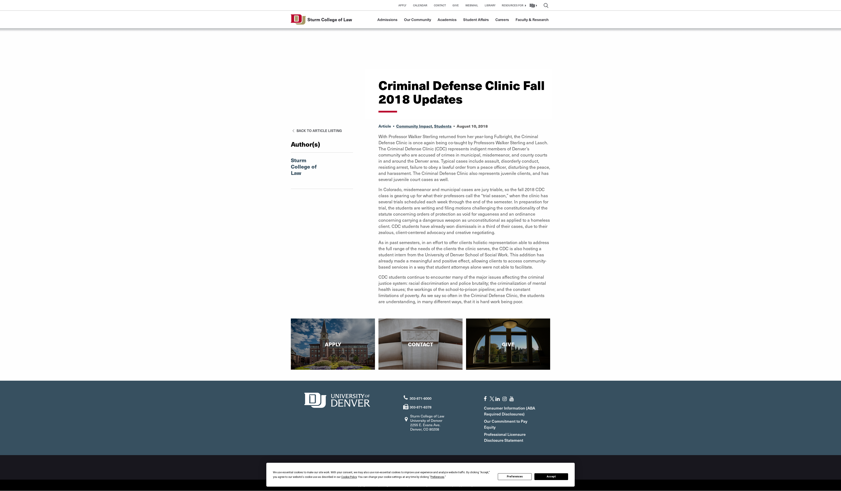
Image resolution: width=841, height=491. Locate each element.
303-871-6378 (420, 407)
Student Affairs (476, 19)
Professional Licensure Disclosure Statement (505, 437)
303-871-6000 (420, 398)
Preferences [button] (437, 477)
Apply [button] (402, 5)
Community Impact (414, 126)
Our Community (417, 19)
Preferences (515, 476)
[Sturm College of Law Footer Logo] (337, 399)
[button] (513, 5)
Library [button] (490, 5)
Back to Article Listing (319, 130)
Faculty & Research (532, 19)
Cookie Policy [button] (349, 477)
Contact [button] (440, 5)
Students (443, 126)
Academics (447, 19)
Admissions (387, 19)
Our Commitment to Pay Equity (505, 424)
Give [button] (455, 5)
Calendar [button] (420, 5)
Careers (502, 19)
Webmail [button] (471, 5)
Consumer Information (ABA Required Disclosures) (509, 411)
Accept (551, 476)
